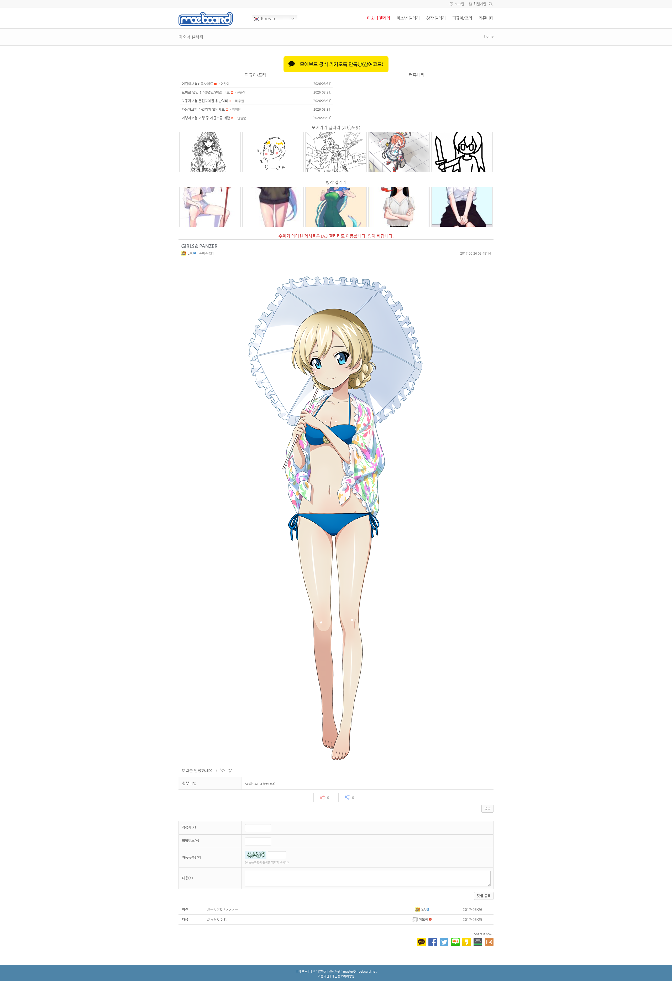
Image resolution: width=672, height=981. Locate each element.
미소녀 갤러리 (378, 18)
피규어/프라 (462, 18)
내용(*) (187, 878)
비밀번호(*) (190, 841)
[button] (184, 253)
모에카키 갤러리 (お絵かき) (336, 127)
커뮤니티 (486, 18)
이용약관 (323, 976)
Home (489, 36)
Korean (267, 18)
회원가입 (480, 4)
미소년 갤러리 (408, 18)
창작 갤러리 (436, 18)
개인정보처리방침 (343, 976)
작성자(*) (189, 827)
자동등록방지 (191, 857)
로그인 (459, 4)
